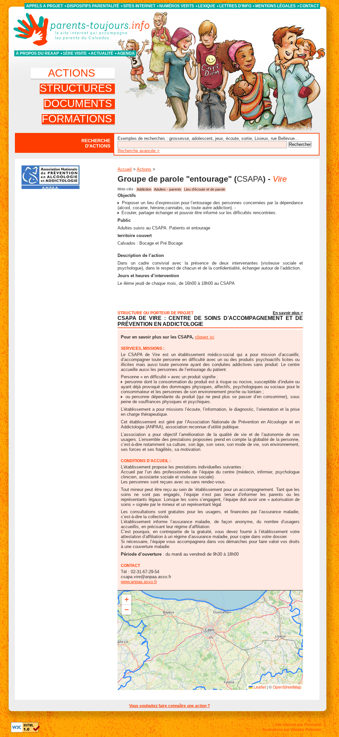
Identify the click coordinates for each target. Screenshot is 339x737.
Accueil (125, 169)
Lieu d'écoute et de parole (204, 189)
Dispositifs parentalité (93, 6)
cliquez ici (204, 337)
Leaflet (259, 687)
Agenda (126, 53)
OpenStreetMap (287, 687)
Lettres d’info (235, 6)
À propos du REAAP (37, 53)
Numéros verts (176, 6)
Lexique (206, 6)
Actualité (102, 53)
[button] (126, 599)
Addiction (144, 189)
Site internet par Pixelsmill (298, 724)
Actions (144, 169)
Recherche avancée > (139, 150)
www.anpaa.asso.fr (139, 581)
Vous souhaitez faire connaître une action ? (169, 706)
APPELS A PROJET (44, 6)
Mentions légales (275, 6)
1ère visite (75, 53)
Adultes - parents (167, 189)
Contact (309, 6)
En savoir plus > (288, 313)
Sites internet (139, 6)
